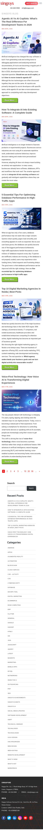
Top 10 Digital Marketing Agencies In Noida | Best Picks (21, 290)
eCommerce (12, 600)
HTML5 (10, 631)
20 (29, 471)
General (11, 618)
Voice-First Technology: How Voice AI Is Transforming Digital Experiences (20, 379)
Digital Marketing (15, 596)
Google (11, 622)
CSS (9, 578)
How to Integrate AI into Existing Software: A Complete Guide (19, 111)
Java (9, 640)
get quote (32, 3)
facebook (4, 818)
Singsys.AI (12, 706)
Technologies (13, 733)
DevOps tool (13, 592)
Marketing (12, 662)
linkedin (14, 818)
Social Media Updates (16, 711)
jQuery (10, 649)
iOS (9, 636)
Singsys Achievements (16, 697)
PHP (9, 689)
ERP (9, 609)
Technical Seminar (15, 724)
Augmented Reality (15, 556)
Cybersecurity (14, 583)
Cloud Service (13, 570)
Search (11, 483)
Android (11, 548)
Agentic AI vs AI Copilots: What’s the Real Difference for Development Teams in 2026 (19, 21)
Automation (12, 561)
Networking (12, 675)
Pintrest (31, 818)
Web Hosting (13, 750)
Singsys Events (14, 702)
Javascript (12, 645)
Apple (10, 552)
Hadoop (11, 627)
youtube (25, 818)
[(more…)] (10, 100)
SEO (9, 693)
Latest (10, 653)
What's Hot (12, 764)
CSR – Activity (13, 574)
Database (11, 587)
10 (25, 471)
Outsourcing (13, 684)
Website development (16, 755)
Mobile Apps (12, 667)
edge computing (14, 605)
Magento (11, 658)
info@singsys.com (28, 8)
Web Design (12, 746)
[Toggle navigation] (40, 3)
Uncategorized (14, 741)
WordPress (12, 768)
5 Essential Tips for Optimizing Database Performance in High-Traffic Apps (18, 197)
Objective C (12, 680)
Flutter (11, 614)
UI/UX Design (12, 737)
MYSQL (10, 671)
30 (32, 471)
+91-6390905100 (14, 810)
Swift (10, 719)
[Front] (7, 4)
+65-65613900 (15, 8)
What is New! (13, 759)
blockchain (12, 565)
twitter (9, 818)
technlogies (13, 728)
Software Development (17, 715)
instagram (20, 818)
